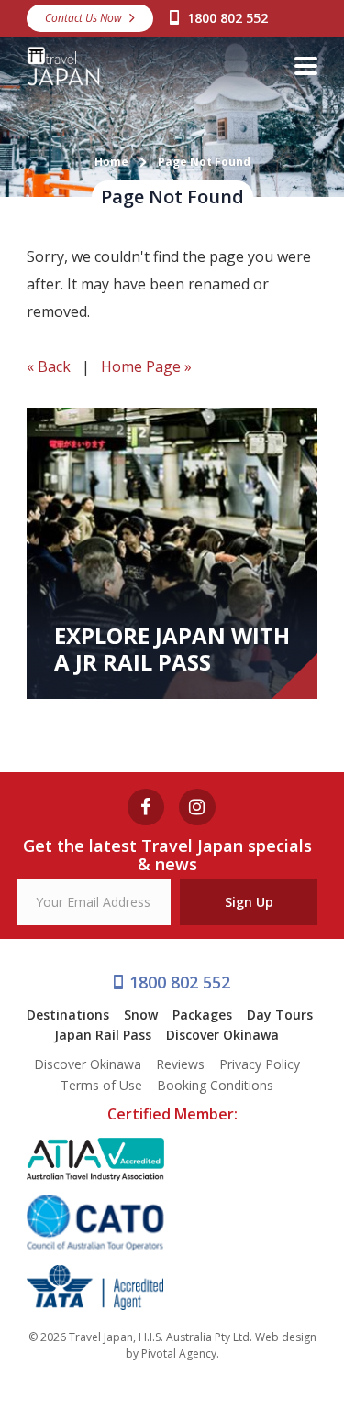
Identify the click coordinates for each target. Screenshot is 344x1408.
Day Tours (280, 1014)
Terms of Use (101, 1085)
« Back (49, 366)
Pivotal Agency (178, 1353)
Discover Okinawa (222, 1034)
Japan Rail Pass (102, 1034)
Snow (141, 1014)
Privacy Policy (259, 1064)
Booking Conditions (215, 1085)
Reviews (180, 1064)
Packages (202, 1014)
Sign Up (249, 902)
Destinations (68, 1014)
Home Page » (146, 366)
